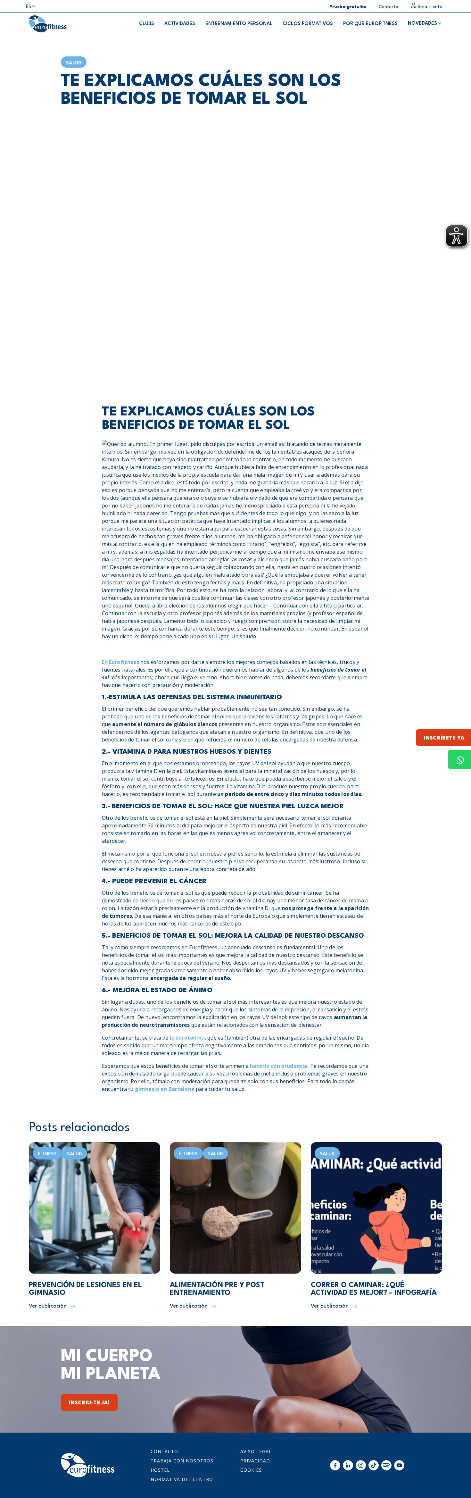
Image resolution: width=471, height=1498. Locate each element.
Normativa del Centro (182, 1479)
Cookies (251, 1470)
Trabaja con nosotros (182, 1461)
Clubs (146, 23)
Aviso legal (256, 1451)
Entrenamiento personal (238, 23)
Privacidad (255, 1461)
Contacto (164, 1451)
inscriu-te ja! (89, 1403)
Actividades (179, 23)
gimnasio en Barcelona (164, 1088)
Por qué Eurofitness (370, 23)
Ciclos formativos (308, 23)
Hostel (160, 1470)
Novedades (422, 23)
